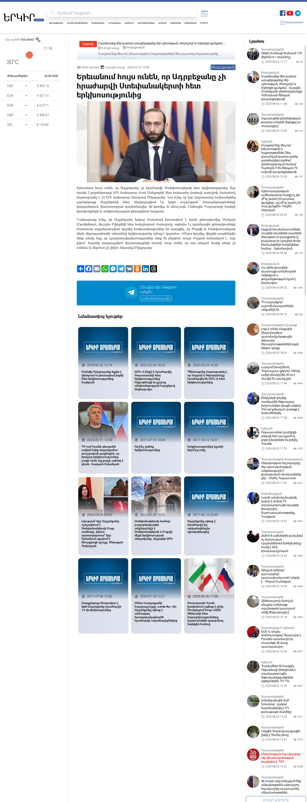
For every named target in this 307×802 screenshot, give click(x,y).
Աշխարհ (129, 23)
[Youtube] (290, 12)
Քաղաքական (56, 23)
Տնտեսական (98, 23)
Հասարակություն (77, 23)
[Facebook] (282, 12)
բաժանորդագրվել (156, 298)
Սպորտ (204, 23)
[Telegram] (297, 12)
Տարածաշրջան (146, 23)
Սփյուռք (175, 23)
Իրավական (114, 23)
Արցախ (162, 23)
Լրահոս (256, 41)
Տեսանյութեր (295, 22)
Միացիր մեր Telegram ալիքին (158, 289)
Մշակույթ (190, 23)
